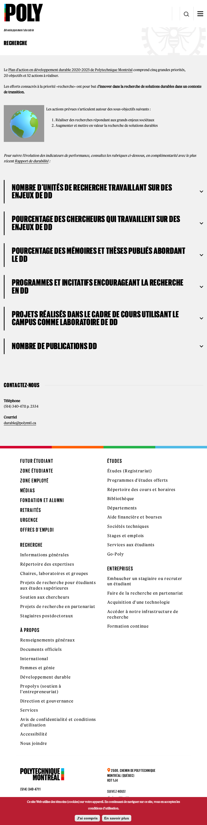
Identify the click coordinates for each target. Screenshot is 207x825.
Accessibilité (33, 734)
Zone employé (34, 480)
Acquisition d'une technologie (138, 602)
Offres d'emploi (37, 530)
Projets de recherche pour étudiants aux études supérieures (58, 585)
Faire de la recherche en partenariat (145, 593)
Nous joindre (33, 743)
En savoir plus (116, 818)
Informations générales (44, 554)
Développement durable (45, 677)
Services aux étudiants (131, 544)
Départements (122, 507)
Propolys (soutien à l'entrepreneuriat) (40, 689)
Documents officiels (41, 649)
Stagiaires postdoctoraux (46, 615)
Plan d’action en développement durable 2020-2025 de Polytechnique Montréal (70, 70)
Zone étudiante (36, 471)
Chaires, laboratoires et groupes (54, 573)
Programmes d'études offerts (137, 480)
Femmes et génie (37, 667)
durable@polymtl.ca (20, 423)
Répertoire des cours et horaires (141, 489)
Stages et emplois (125, 535)
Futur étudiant (36, 461)
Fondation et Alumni (42, 500)
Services (29, 710)
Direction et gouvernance (47, 701)
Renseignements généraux (47, 640)
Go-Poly (115, 554)
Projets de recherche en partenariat (57, 606)
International (34, 658)
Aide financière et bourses (134, 517)
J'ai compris (87, 818)
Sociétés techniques (128, 526)
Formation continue (128, 626)
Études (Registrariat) (129, 470)
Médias (27, 490)
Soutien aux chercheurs (45, 597)
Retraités (30, 510)
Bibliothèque (120, 498)
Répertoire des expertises (47, 564)
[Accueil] (23, 12)
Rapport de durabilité (31, 161)
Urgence (29, 520)
